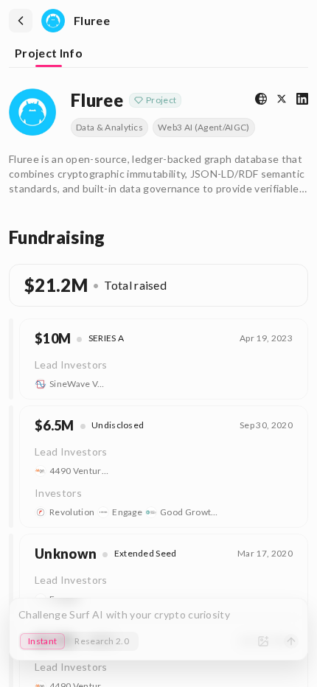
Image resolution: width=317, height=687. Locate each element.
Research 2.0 (101, 640)
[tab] (48, 54)
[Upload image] (263, 641)
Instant (42, 640)
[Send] (291, 641)
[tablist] (158, 54)
